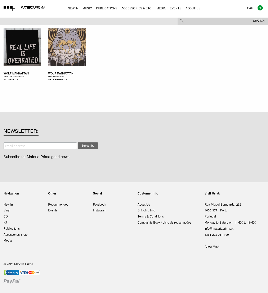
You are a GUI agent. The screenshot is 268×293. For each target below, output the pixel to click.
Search (258, 20)
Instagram (99, 210)
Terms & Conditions (151, 216)
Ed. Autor (9, 79)
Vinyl (7, 210)
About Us (144, 204)
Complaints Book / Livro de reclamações (164, 222)
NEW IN (73, 8)
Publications (12, 228)
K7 (5, 222)
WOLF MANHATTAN (16, 73)
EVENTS (175, 8)
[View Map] (212, 246)
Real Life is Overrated (14, 76)
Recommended (58, 204)
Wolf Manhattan (60, 73)
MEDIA (161, 8)
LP (16, 79)
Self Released (55, 79)
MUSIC (87, 8)
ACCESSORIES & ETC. (136, 8)
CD (6, 216)
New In (8, 204)
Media (8, 240)
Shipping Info (146, 210)
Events (52, 210)
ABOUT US (193, 8)
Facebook (99, 204)
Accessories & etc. (16, 234)
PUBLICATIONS (106, 8)
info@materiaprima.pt (219, 228)
